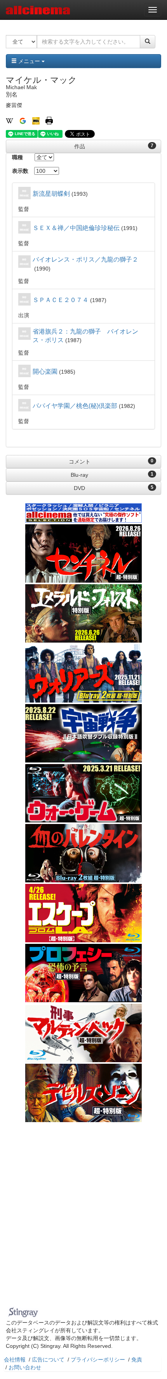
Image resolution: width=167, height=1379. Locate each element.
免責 (136, 1359)
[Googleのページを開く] (22, 120)
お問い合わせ (25, 1367)
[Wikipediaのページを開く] (9, 120)
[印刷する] (49, 120)
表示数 (20, 171)
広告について (48, 1359)
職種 (17, 157)
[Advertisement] (83, 1216)
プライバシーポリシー (98, 1359)
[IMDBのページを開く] (36, 120)
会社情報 (15, 1359)
